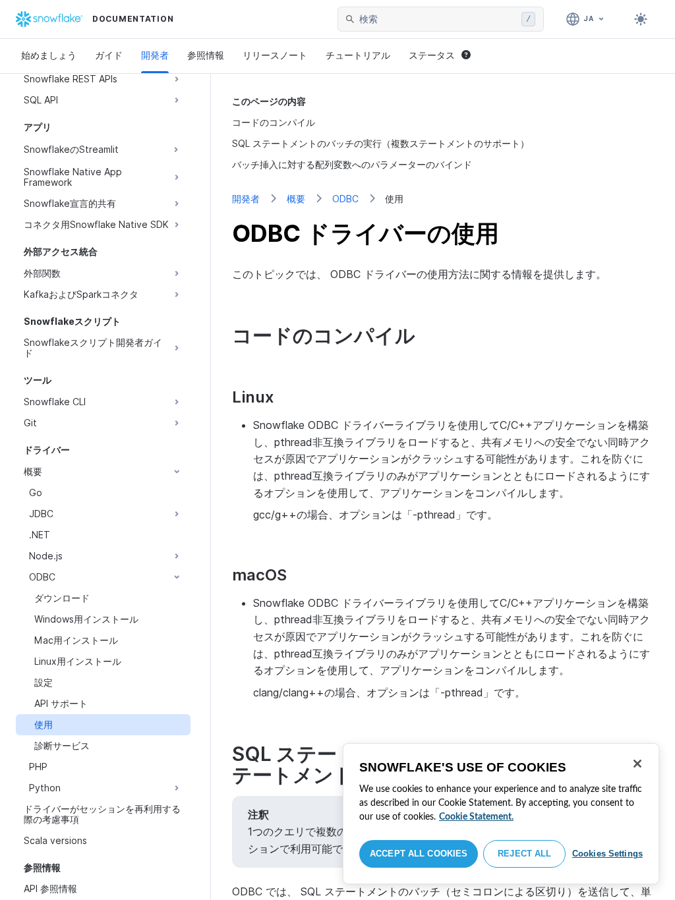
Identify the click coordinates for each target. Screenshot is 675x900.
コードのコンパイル (273, 122)
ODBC (345, 198)
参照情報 (205, 55)
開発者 (155, 55)
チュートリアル (358, 55)
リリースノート (275, 55)
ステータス (432, 55)
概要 (296, 198)
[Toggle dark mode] (641, 19)
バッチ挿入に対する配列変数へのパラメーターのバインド (352, 164)
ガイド (109, 55)
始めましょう (48, 55)
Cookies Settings (607, 853)
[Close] (637, 763)
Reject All (524, 853)
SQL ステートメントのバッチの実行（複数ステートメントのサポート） (380, 143)
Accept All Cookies (418, 853)
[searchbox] (437, 19)
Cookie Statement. (476, 817)
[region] (501, 813)
